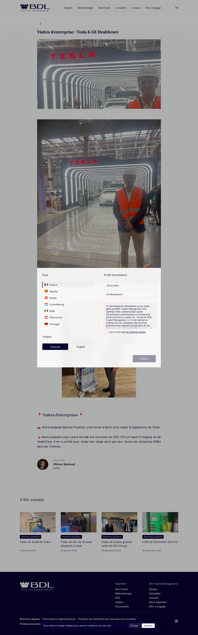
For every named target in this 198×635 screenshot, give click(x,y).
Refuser (134, 626)
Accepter (148, 626)
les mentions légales (136, 332)
